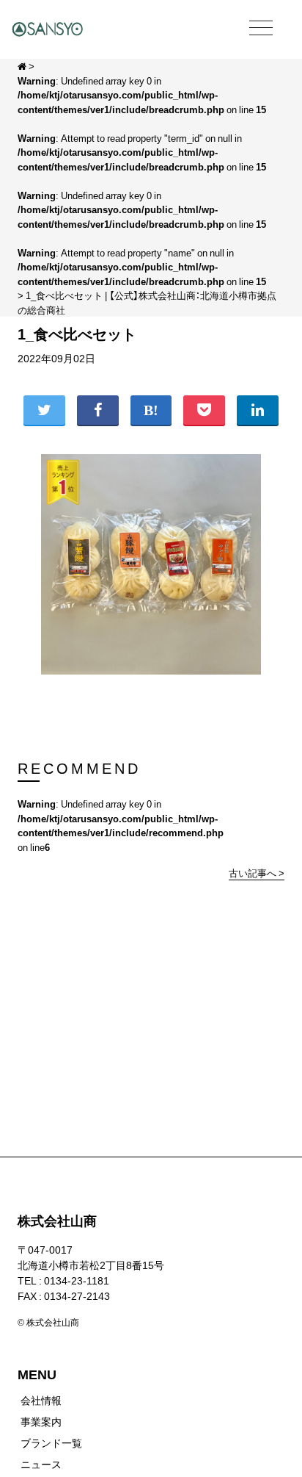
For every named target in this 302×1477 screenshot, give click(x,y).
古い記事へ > (256, 873)
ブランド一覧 (51, 1442)
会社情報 (41, 1399)
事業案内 (41, 1421)
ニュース (41, 1463)
